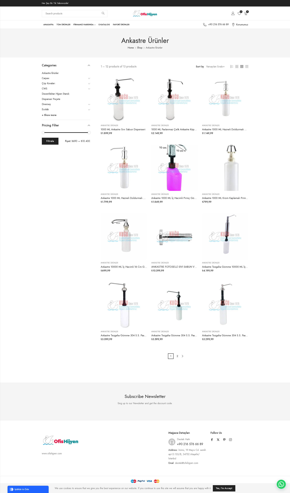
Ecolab (45, 109)
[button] (281, 484)
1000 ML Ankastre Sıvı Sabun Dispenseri (123, 129)
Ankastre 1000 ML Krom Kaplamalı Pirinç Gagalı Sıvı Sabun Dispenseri (241, 198)
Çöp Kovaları (48, 83)
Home (131, 47)
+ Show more (49, 115)
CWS (44, 88)
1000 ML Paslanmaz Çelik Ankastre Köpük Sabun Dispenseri (184, 129)
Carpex (45, 78)
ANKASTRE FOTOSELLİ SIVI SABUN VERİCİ (175, 267)
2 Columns (236, 66)
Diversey (46, 104)
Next (182, 356)
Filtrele (50, 141)
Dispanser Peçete (51, 99)
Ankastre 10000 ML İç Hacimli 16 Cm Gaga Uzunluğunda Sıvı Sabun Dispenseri (144, 267)
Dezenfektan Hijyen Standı (55, 94)
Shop (139, 47)
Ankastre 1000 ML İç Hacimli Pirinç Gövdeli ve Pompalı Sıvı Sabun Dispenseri (194, 198)
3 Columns (241, 66)
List (231, 66)
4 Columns (246, 66)
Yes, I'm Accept (224, 488)
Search (103, 13)
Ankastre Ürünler (109, 125)
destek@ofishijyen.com (186, 463)
